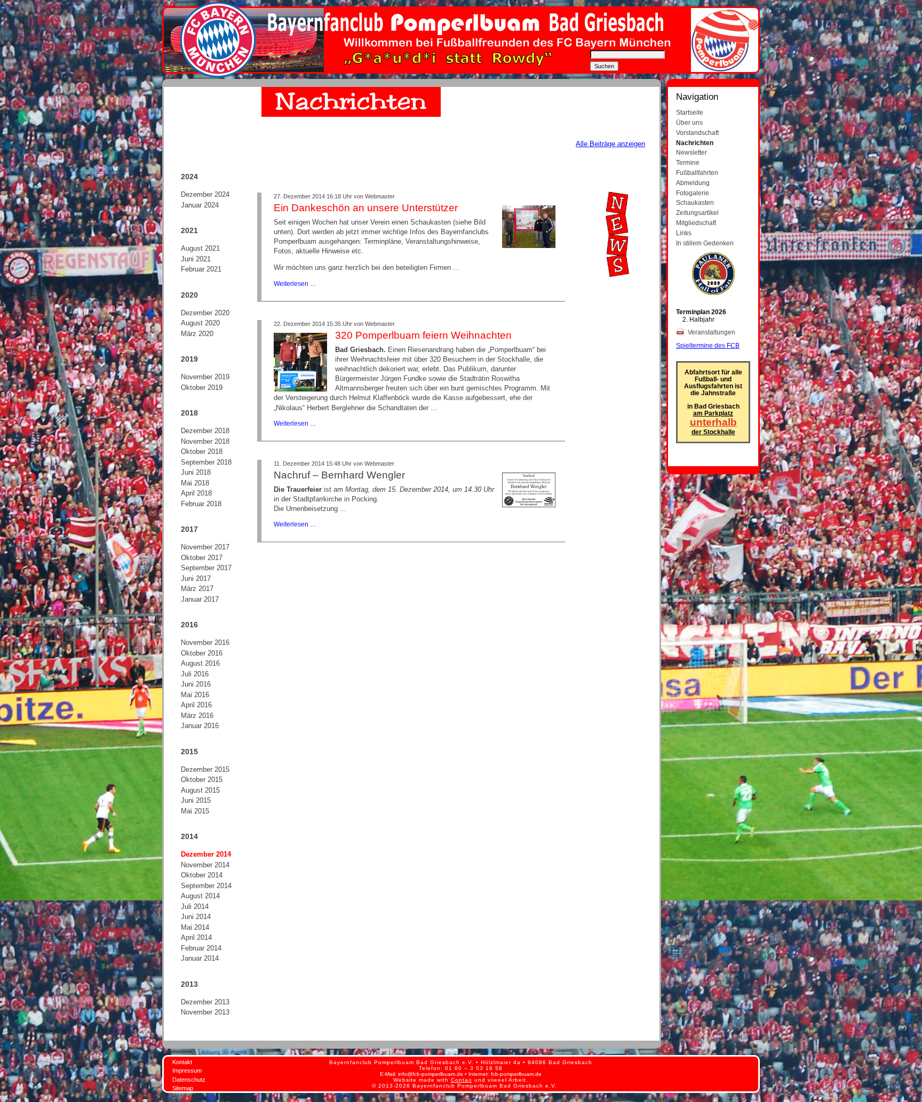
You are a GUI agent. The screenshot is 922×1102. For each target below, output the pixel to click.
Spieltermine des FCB (708, 345)
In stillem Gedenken (705, 242)
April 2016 (196, 705)
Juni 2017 (196, 578)
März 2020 (197, 334)
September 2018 (206, 462)
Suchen (604, 66)
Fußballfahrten (697, 172)
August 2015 (200, 790)
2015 (189, 751)
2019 (189, 359)
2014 (189, 836)
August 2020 (200, 323)
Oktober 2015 (201, 780)
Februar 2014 (201, 948)
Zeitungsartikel (697, 212)
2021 (189, 230)
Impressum (187, 1070)
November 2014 (205, 865)
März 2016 (197, 716)
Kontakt (182, 1062)
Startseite (689, 112)
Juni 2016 (196, 684)
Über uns (689, 122)
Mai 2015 (195, 811)
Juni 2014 (196, 917)
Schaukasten (695, 202)
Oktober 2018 (201, 452)
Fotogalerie (692, 192)
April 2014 (196, 937)
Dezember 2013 (205, 1002)
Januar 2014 (200, 958)
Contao (461, 1080)
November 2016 (205, 642)
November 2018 (205, 441)
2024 (189, 176)
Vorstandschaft (697, 132)
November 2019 (205, 377)
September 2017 (206, 568)
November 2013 (205, 1012)
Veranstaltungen (712, 332)
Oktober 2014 (201, 875)
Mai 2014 (195, 927)
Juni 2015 (196, 800)
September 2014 (206, 886)
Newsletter (691, 152)
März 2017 (197, 589)
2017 (189, 529)
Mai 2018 (195, 483)
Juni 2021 (196, 259)
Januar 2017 (200, 599)
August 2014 (200, 896)
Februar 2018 (201, 504)
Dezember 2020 (205, 313)
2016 (189, 624)
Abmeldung (693, 182)
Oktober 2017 (201, 558)
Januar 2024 (200, 205)
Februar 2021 (201, 269)
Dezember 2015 (205, 769)
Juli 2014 (195, 907)
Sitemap (182, 1088)
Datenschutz (188, 1079)
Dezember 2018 (205, 431)
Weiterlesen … (295, 283)
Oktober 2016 (201, 653)
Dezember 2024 (205, 194)
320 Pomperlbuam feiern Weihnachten (423, 335)
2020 (189, 295)
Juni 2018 (196, 472)
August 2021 (200, 248)
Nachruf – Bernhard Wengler (339, 475)
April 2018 (196, 493)
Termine (688, 162)
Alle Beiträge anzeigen (610, 144)
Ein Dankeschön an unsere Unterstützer (366, 207)
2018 (189, 413)
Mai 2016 (195, 695)
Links (683, 232)
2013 (189, 984)
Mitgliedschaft (696, 222)
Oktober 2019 (201, 388)
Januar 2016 (200, 726)
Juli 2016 (195, 674)
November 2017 (205, 547)
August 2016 (200, 663)
